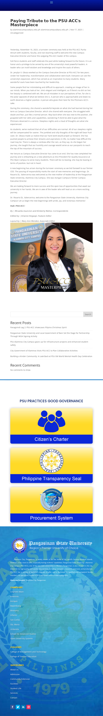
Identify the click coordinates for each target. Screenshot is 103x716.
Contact (13, 697)
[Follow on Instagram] (28, 707)
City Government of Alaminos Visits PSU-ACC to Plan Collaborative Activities (44, 350)
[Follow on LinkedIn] (23, 707)
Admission (15, 674)
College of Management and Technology (28, 651)
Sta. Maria (14, 624)
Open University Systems (21, 638)
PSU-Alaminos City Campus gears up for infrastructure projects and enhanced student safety (49, 343)
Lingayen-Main (17, 591)
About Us (14, 669)
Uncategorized (16, 33)
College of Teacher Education (23, 656)
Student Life (15, 688)
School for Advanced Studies (23, 634)
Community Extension (20, 679)
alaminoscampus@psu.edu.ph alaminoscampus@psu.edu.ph (40, 29)
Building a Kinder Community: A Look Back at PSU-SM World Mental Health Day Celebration (51, 356)
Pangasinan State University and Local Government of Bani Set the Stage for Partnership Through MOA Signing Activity (50, 335)
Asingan (14, 601)
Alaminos (14, 596)
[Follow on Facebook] (12, 707)
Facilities (14, 683)
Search (88, 314)
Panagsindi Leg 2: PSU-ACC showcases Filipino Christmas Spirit (38, 327)
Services (14, 693)
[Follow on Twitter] (18, 707)
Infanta (13, 615)
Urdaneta (14, 629)
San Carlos (15, 619)
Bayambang (15, 606)
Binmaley (14, 610)
